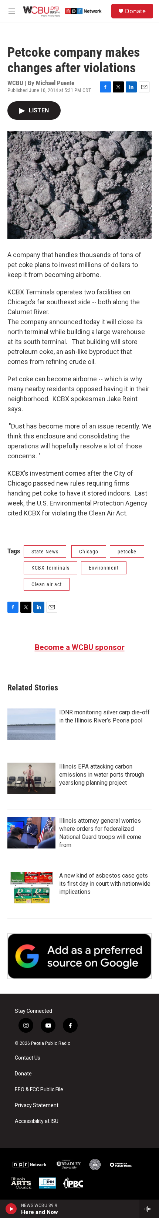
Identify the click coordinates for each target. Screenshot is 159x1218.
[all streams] (149, 1209)
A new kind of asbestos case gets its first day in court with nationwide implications (104, 883)
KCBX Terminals (50, 568)
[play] (11, 1208)
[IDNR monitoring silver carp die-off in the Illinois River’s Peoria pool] (31, 724)
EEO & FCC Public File (39, 1089)
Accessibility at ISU (36, 1121)
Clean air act (46, 584)
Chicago (88, 551)
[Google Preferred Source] (79, 956)
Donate (135, 11)
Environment (104, 568)
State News (44, 551)
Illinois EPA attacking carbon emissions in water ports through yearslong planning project (101, 774)
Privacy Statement (36, 1105)
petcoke (127, 551)
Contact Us (27, 1058)
